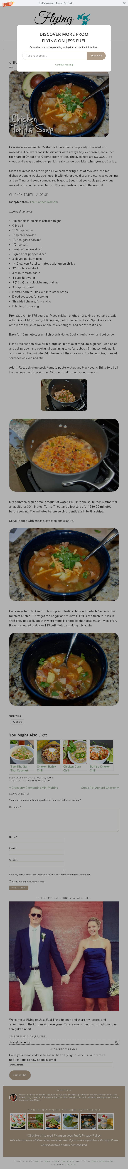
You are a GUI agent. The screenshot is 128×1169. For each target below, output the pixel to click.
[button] (64, 3)
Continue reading (64, 64)
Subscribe (96, 55)
